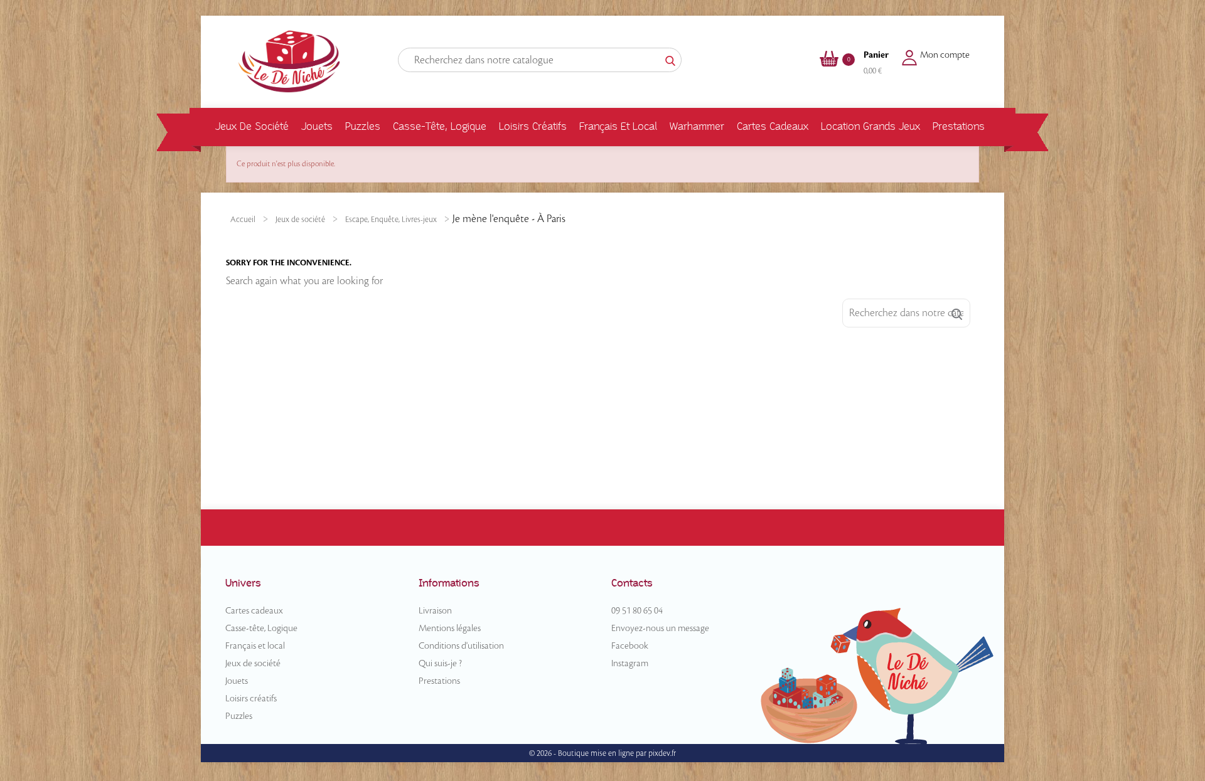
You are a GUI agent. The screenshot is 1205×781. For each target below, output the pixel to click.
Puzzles (362, 126)
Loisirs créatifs (533, 126)
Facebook (629, 646)
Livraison (435, 611)
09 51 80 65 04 (637, 611)
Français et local (618, 126)
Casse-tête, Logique (439, 126)
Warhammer (697, 126)
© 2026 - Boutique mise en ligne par (588, 753)
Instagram (629, 664)
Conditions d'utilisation (461, 646)
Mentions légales (450, 629)
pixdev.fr (662, 753)
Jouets (317, 126)
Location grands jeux (870, 126)
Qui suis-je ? (440, 664)
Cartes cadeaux (772, 126)
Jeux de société (252, 126)
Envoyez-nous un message (660, 629)
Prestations (959, 126)
